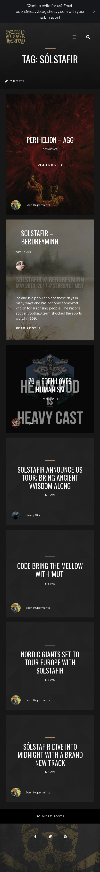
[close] (94, 11)
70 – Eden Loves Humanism (50, 385)
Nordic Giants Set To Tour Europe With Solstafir (50, 662)
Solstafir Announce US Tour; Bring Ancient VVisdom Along (50, 478)
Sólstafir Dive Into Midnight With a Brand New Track (50, 755)
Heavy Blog (33, 515)
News (50, 495)
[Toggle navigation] (74, 37)
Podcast (50, 399)
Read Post (48, 165)
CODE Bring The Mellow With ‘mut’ (50, 570)
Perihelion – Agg (50, 140)
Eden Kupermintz (37, 205)
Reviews (50, 149)
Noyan (30, 423)
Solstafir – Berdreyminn (39, 237)
